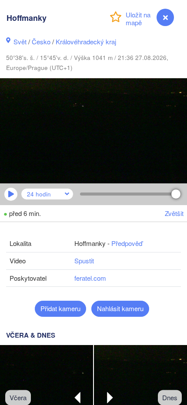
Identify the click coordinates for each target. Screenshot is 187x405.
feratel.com (90, 277)
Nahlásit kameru (120, 308)
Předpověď (126, 243)
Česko (41, 41)
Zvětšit (174, 213)
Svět (20, 41)
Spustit (84, 260)
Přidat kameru (60, 308)
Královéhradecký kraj (86, 41)
